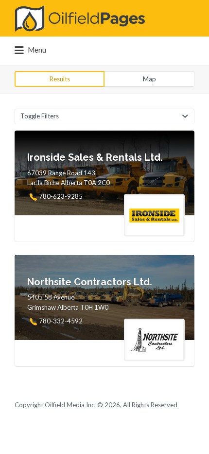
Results (60, 79)
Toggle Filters (39, 116)
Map (149, 79)
